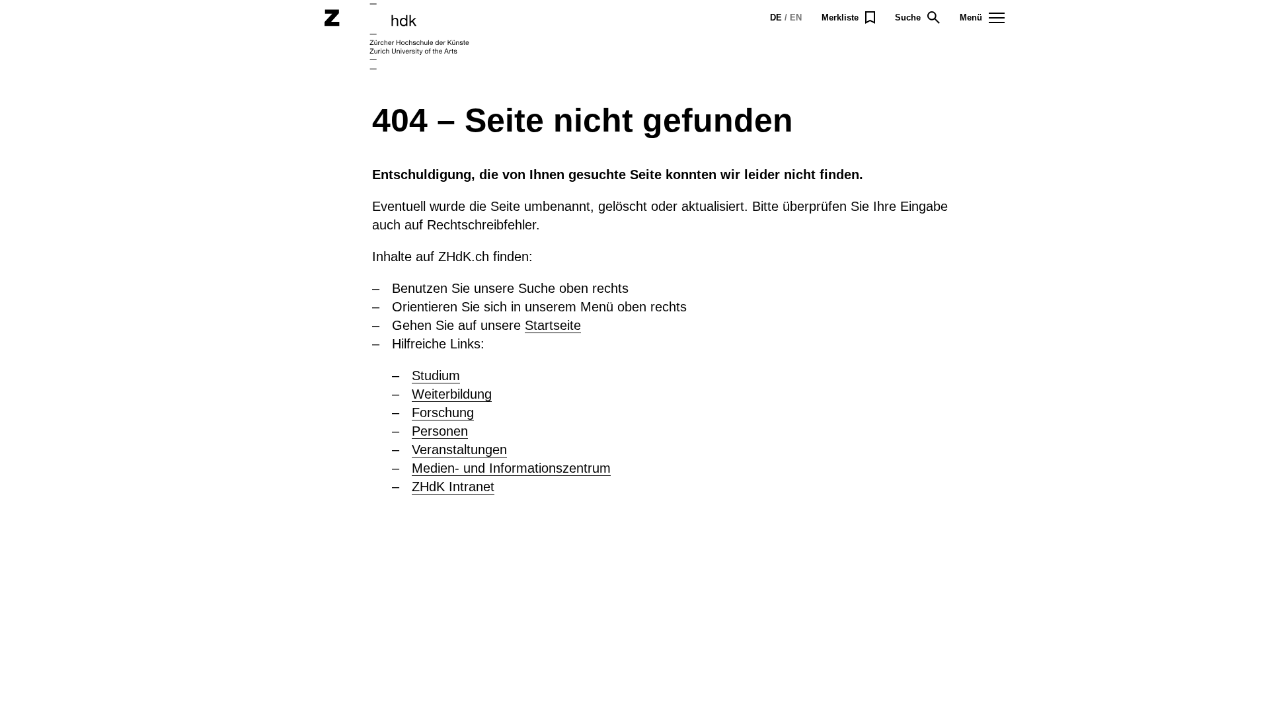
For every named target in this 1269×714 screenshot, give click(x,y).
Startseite (553, 325)
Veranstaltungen (459, 449)
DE (776, 17)
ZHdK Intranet (453, 486)
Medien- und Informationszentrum (511, 468)
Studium (436, 375)
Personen (440, 431)
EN (796, 17)
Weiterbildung (452, 394)
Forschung (443, 412)
